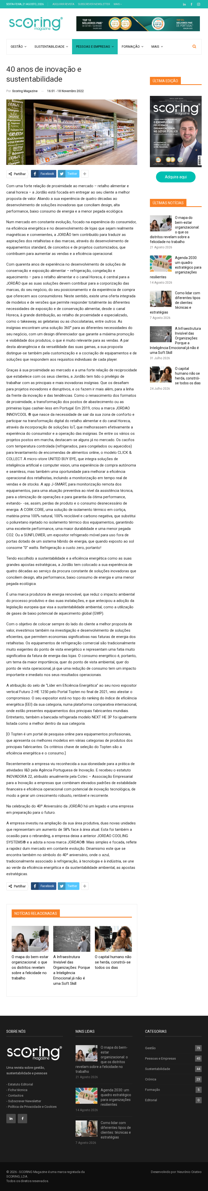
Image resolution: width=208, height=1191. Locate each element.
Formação (131, 46)
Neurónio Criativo (189, 1172)
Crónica (150, 1079)
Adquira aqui (176, 177)
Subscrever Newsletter (94, 4)
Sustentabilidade (49, 46)
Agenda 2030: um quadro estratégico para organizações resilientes (175, 267)
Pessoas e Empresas (93, 46)
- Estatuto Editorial (19, 1084)
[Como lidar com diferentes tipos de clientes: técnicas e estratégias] (161, 299)
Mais (117, 4)
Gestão (17, 46)
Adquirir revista (63, 4)
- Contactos (14, 1095)
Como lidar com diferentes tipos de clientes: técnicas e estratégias (175, 302)
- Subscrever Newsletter (23, 1101)
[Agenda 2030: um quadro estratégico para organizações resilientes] (161, 263)
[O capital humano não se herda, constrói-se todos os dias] (113, 939)
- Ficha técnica (16, 1090)
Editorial (151, 1100)
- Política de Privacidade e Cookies (31, 1107)
